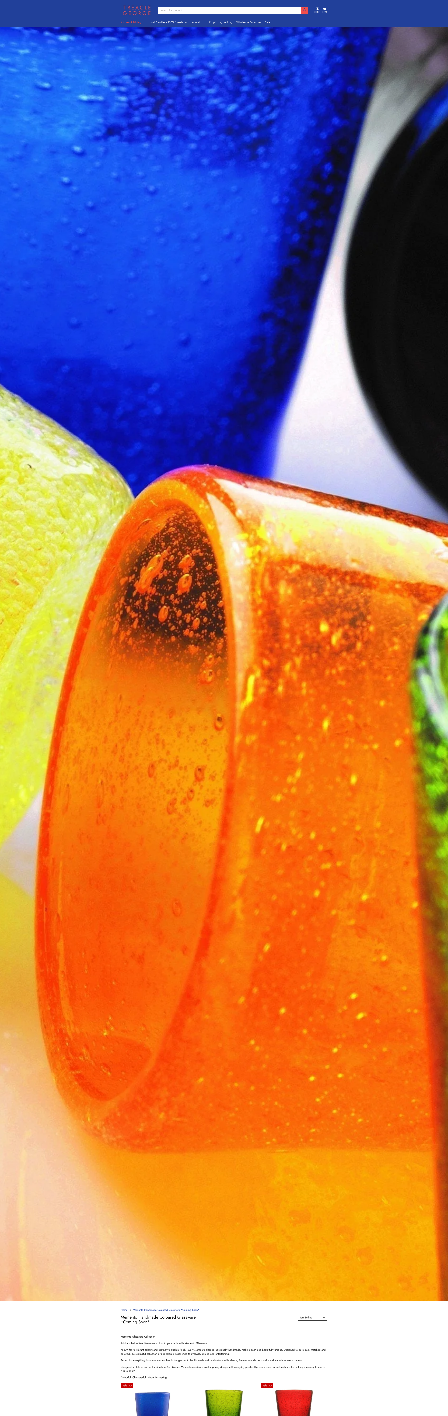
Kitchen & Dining (131, 22)
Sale (267, 22)
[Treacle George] (136, 10)
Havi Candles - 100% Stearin (166, 22)
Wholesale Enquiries (248, 22)
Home (124, 1310)
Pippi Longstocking (220, 22)
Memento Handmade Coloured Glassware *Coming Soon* (166, 1310)
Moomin (196, 22)
